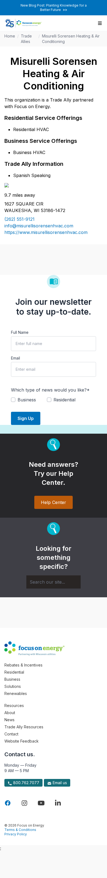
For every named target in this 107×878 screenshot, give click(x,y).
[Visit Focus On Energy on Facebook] (7, 803)
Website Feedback (21, 741)
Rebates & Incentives (23, 665)
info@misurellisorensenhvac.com (38, 225)
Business (12, 679)
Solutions (12, 686)
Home (9, 36)
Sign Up (26, 418)
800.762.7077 (25, 782)
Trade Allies (26, 39)
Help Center (53, 502)
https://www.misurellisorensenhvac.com (46, 232)
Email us (59, 782)
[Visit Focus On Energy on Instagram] (24, 803)
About (9, 712)
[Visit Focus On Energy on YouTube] (41, 803)
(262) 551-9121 (19, 219)
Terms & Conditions (20, 830)
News (9, 719)
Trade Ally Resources (23, 727)
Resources (14, 705)
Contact (11, 734)
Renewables (15, 693)
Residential (14, 672)
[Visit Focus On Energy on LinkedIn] (58, 803)
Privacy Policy (15, 834)
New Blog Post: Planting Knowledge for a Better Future (54, 7)
